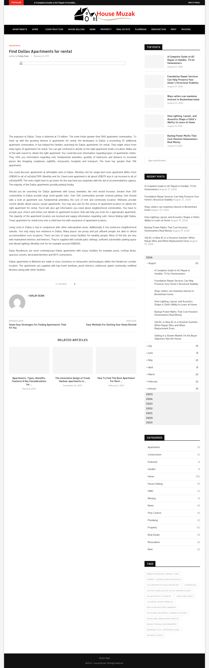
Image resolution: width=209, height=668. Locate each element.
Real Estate (123, 29)
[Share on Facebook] (80, 284)
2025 (149, 394)
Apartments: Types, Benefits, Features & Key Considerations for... (29, 381)
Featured (174, 461)
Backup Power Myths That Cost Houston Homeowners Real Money (182, 139)
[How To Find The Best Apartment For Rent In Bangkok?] (116, 360)
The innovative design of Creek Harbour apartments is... (72, 379)
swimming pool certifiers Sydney (163, 630)
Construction (54, 29)
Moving (186, 29)
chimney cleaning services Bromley (164, 579)
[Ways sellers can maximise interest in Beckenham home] (154, 101)
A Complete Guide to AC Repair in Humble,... (55, 2)
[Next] (31, 2)
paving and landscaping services (163, 619)
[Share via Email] (90, 284)
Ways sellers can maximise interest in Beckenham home (183, 98)
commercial (190, 585)
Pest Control (174, 512)
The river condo (155, 635)
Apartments (20, 29)
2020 (149, 418)
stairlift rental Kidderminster (162, 624)
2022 (149, 408)
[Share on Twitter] (83, 284)
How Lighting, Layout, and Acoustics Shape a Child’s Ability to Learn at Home (182, 119)
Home (35, 29)
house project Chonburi (159, 596)
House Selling (76, 29)
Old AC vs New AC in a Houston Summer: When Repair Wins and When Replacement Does (176, 325)
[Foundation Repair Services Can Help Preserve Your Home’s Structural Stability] (154, 81)
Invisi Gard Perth (185, 596)
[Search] (197, 29)
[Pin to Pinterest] (87, 284)
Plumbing (140, 29)
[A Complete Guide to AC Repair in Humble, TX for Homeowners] (154, 61)
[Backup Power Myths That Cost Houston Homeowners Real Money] (154, 140)
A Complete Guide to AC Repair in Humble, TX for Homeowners (181, 60)
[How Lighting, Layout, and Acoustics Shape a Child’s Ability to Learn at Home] (154, 120)
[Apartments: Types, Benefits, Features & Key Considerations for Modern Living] (29, 360)
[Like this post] (77, 284)
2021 (149, 413)
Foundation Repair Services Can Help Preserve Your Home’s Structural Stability (183, 79)
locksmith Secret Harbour (160, 602)
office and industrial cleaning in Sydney (167, 613)
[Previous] (27, 2)
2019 (149, 422)
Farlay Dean (23, 56)
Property (106, 29)
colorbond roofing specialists (163, 585)
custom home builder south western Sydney (169, 591)
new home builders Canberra (161, 607)
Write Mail (194, 2)
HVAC (174, 491)
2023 (149, 404)
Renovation (158, 29)
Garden (174, 469)
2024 (149, 399)
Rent (174, 29)
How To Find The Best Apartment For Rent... (116, 379)
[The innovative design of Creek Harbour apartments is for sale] (73, 360)
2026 (149, 257)
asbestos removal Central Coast (163, 574)
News (93, 29)
